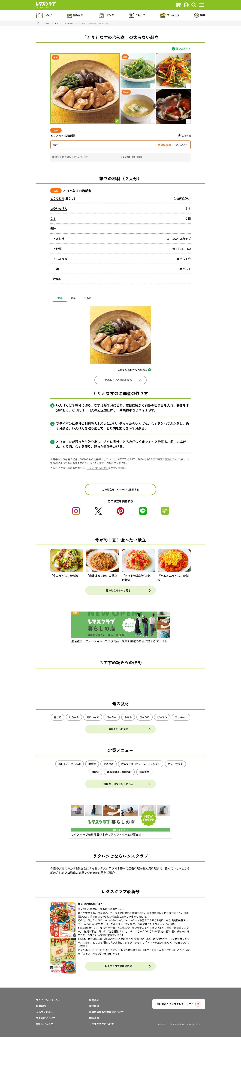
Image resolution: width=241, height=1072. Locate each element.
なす (86, 156)
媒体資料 (94, 1018)
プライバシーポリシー (48, 1000)
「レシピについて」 (97, 468)
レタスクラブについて (101, 1024)
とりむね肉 (65, 156)
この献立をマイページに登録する (120, 489)
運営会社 (94, 1000)
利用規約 (41, 1006)
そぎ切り (103, 410)
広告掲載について (46, 1018)
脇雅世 (139, 156)
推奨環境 (94, 1006)
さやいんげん (77, 156)
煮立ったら (127, 423)
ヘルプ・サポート (46, 1012)
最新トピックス (44, 1024)
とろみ (127, 441)
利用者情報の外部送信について (106, 1012)
